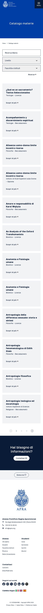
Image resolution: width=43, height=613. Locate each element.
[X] (11, 584)
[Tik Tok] (23, 584)
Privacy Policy (10, 605)
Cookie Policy (20, 605)
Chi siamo (5, 542)
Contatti (5, 567)
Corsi (23, 542)
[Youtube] (15, 584)
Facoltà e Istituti (8, 548)
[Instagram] (7, 584)
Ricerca (5, 551)
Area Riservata (7, 571)
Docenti (5, 545)
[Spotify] (26, 584)
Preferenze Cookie (31, 605)
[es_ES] (24, 591)
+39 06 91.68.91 (11, 525)
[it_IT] (17, 591)
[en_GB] (20, 591)
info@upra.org (10, 528)
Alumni (24, 551)
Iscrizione (25, 545)
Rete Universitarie (8, 554)
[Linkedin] (19, 584)
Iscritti (24, 548)
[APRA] (10, 4)
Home (4, 43)
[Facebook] (3, 584)
